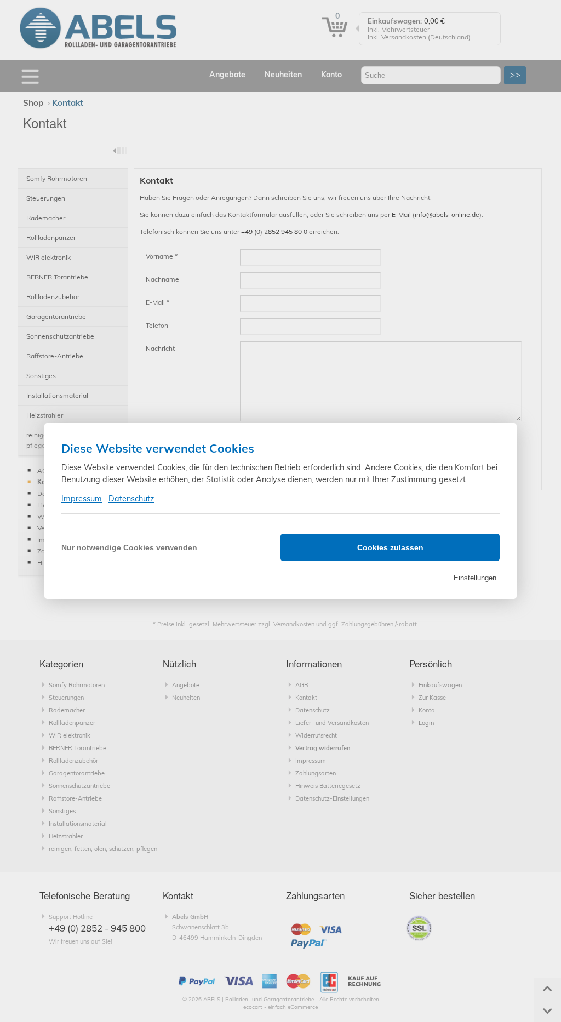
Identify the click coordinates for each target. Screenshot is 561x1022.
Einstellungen (475, 578)
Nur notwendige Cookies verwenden (129, 547)
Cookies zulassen (390, 547)
